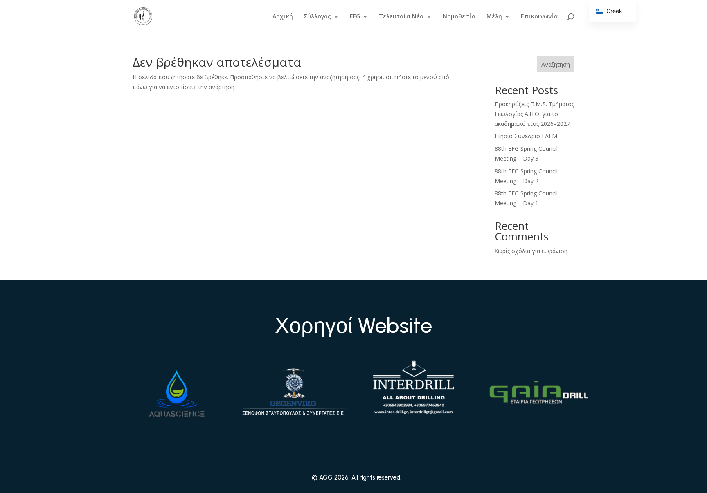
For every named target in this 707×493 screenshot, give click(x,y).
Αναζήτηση (555, 64)
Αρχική (282, 16)
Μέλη (494, 16)
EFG (355, 16)
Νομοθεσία (459, 16)
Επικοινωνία (539, 16)
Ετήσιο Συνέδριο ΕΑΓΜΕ (528, 136)
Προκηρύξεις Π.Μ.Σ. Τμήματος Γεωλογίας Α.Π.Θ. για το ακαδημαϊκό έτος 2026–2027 (534, 114)
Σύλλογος (317, 16)
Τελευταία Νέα (401, 16)
